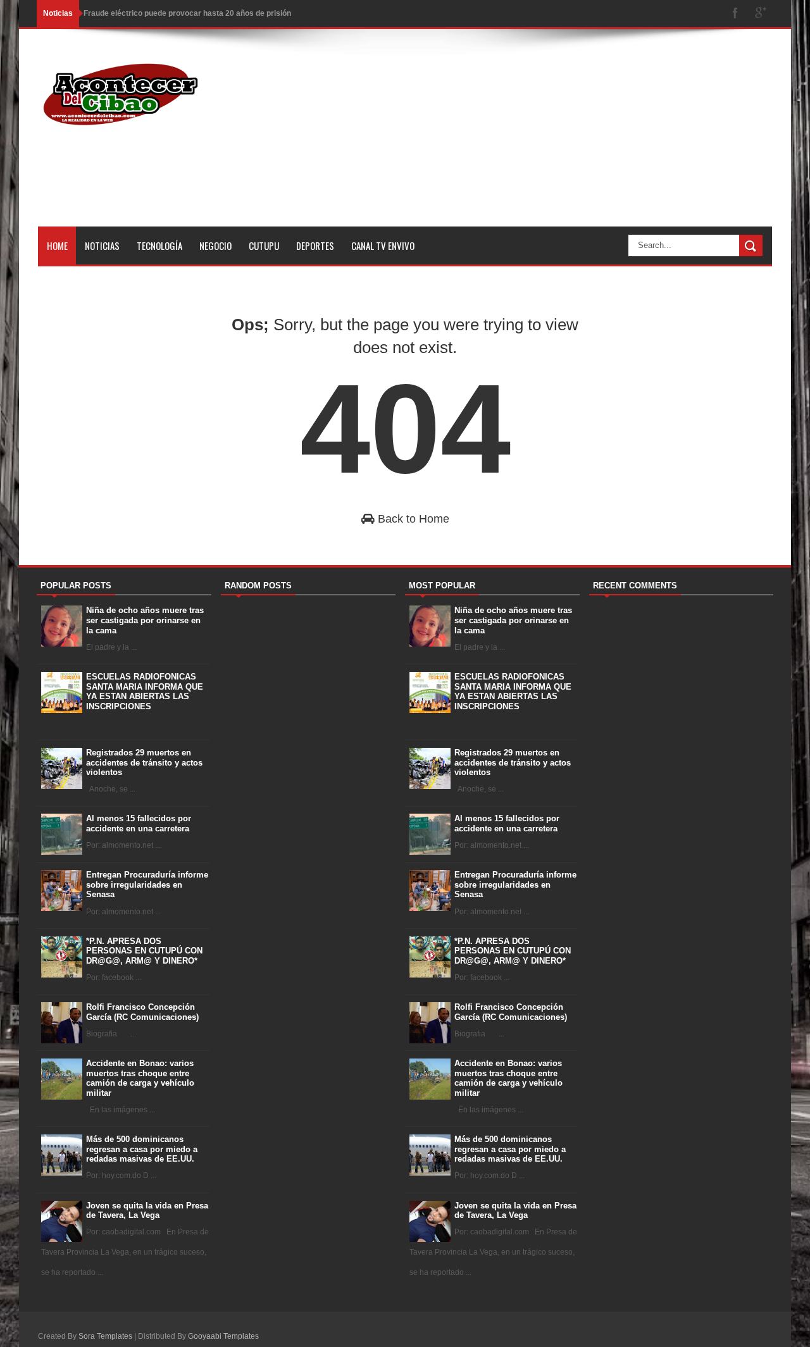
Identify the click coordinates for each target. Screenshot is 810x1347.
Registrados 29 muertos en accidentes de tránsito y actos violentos (144, 762)
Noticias (102, 245)
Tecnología (159, 245)
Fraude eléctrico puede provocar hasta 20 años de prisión (187, 13)
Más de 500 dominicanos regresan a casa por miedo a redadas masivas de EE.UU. (141, 1149)
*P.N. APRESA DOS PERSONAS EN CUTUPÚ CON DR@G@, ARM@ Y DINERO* (144, 950)
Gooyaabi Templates (223, 1336)
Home (57, 245)
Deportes (315, 245)
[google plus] (760, 13)
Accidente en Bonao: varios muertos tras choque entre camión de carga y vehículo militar (140, 1078)
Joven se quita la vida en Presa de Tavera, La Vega (147, 1210)
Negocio (215, 245)
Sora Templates (105, 1336)
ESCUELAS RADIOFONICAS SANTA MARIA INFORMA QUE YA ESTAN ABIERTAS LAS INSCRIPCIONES (144, 691)
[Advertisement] (541, 138)
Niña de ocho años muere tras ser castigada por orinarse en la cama (145, 620)
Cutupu (264, 245)
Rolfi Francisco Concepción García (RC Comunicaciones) (142, 1012)
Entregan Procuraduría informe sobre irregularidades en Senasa (147, 884)
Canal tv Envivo (382, 245)
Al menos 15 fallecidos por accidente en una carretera (138, 823)
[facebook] (735, 13)
